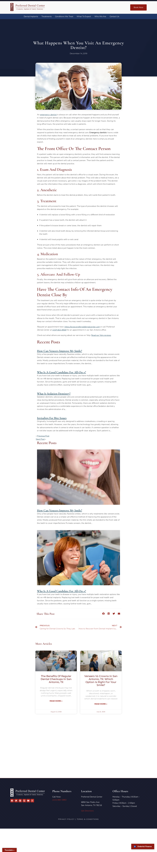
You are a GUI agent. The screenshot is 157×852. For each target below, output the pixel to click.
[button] (103, 613)
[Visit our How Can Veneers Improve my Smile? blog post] (78, 504)
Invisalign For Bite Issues (52, 418)
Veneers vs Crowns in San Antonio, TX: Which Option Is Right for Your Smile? (100, 681)
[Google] (24, 800)
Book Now (138, 7)
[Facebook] (12, 800)
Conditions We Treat (64, 16)
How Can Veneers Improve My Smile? (59, 351)
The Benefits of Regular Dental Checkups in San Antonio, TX (56, 679)
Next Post (40, 439)
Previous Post (43, 436)
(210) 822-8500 (59, 330)
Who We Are (100, 16)
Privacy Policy (66, 819)
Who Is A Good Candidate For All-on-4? (61, 372)
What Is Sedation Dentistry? (53, 393)
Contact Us (114, 16)
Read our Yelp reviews (101, 335)
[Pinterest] (20, 800)
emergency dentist (48, 114)
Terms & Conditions (88, 819)
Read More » (56, 701)
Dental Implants (31, 16)
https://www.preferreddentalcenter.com (82, 326)
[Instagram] (32, 800)
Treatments (46, 16)
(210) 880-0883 (59, 800)
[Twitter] (16, 800)
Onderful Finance (144, 846)
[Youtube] (28, 800)
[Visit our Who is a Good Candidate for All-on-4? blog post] (78, 584)
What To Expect (84, 16)
